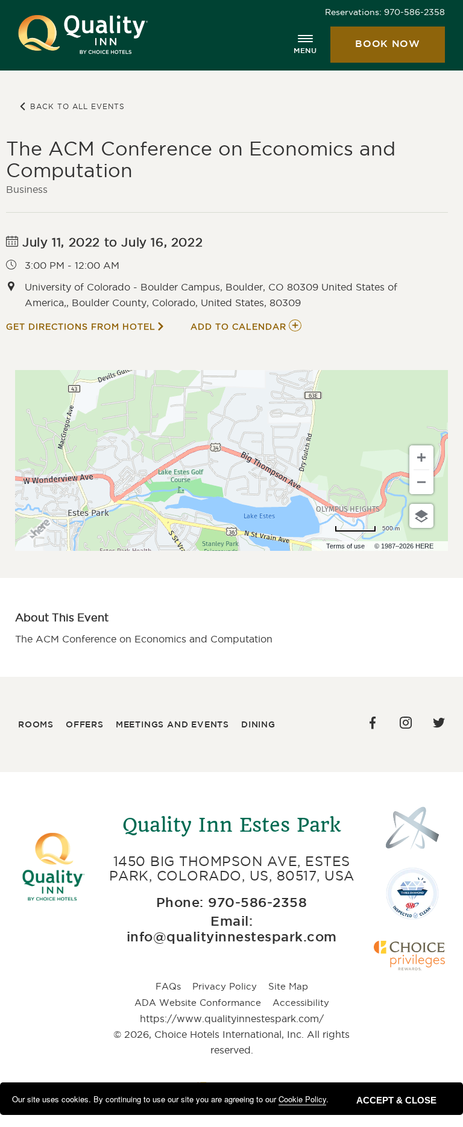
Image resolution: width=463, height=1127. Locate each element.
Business (27, 189)
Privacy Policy (224, 986)
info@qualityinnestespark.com (232, 938)
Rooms (36, 725)
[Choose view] (421, 516)
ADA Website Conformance (197, 1002)
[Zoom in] (421, 457)
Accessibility (300, 1002)
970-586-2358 (414, 12)
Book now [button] (375, 51)
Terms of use (345, 546)
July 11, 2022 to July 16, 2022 (111, 242)
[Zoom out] (421, 482)
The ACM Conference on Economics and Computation (200, 159)
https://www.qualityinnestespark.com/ (232, 1018)
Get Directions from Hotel (81, 326)
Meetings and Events (172, 725)
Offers (85, 725)
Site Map (288, 986)
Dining (258, 725)
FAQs (168, 986)
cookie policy (302, 1099)
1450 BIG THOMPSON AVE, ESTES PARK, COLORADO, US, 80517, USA (231, 868)
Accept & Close (396, 1100)
